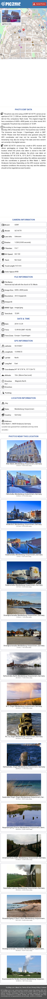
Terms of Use (26, 987)
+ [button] (44, 51)
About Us (18, 987)
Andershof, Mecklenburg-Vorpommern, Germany (24, 524)
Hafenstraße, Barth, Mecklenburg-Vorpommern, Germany (24, 676)
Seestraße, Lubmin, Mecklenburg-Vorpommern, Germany (24, 888)
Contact (43, 987)
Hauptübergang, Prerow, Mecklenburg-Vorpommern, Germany (24, 827)
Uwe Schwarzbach (25, 58)
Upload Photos (40, 4)
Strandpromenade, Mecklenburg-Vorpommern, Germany (24, 615)
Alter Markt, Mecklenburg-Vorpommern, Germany (24, 464)
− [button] (44, 54)
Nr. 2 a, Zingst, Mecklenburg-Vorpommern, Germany (24, 736)
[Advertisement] (23, 83)
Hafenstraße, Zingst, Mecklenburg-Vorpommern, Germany (24, 767)
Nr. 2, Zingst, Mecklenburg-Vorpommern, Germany (24, 706)
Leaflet (10, 58)
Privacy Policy (36, 987)
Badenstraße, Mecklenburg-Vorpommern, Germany (24, 555)
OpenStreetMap (42, 58)
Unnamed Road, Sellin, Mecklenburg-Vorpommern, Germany (24, 858)
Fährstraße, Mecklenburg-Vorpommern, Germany (24, 494)
